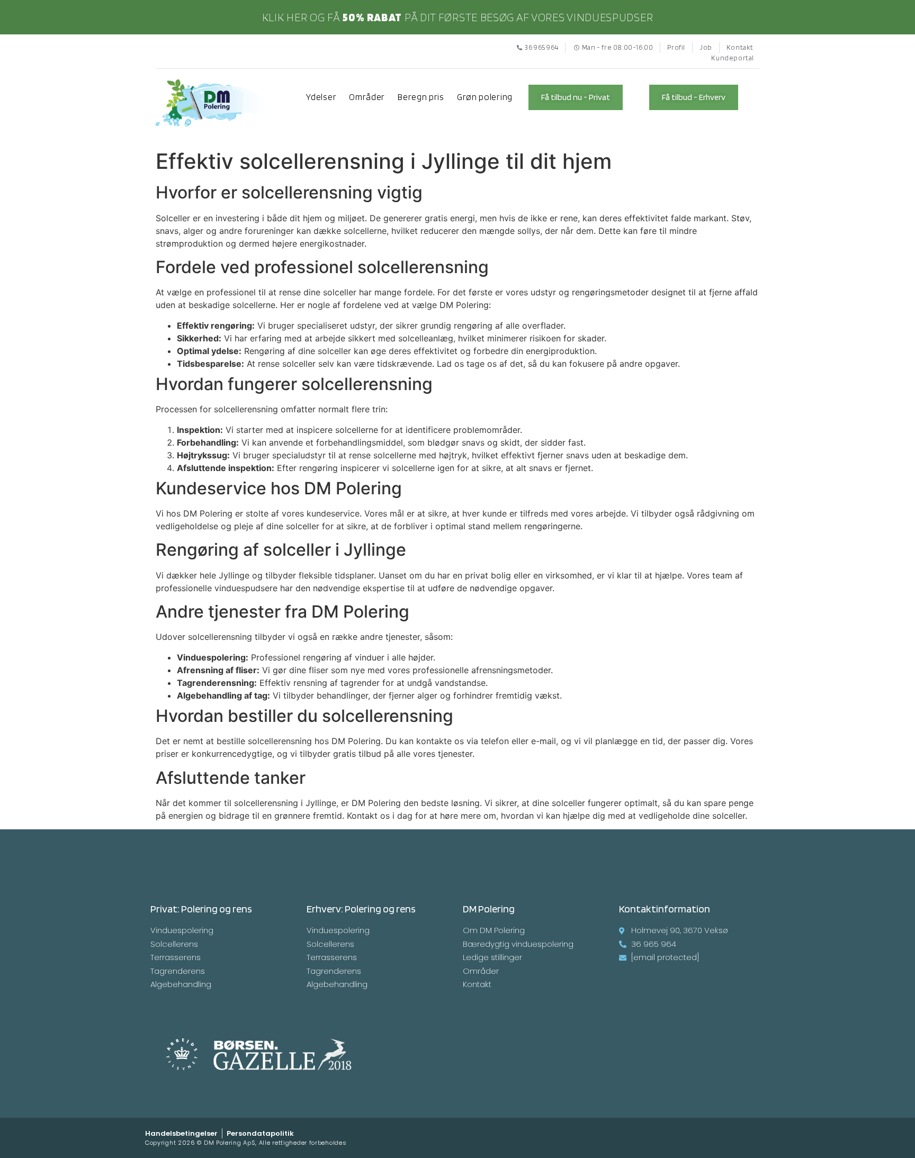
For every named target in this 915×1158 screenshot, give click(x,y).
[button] (575, 97)
